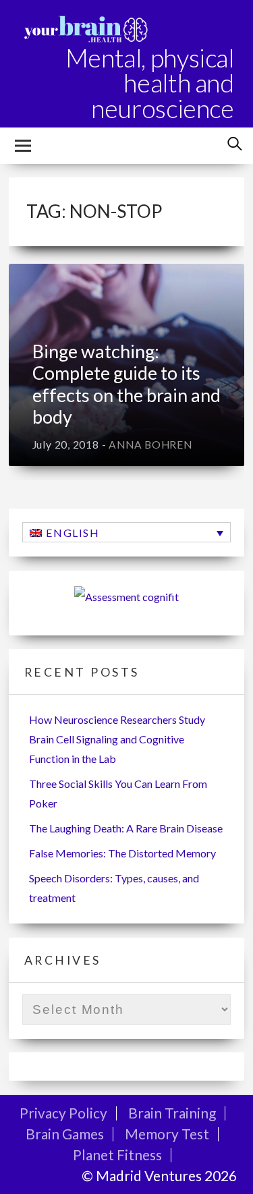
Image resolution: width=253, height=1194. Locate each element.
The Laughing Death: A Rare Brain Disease (126, 828)
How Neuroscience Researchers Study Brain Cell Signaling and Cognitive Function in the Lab (117, 739)
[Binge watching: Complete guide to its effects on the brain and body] (127, 365)
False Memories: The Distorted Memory (122, 853)
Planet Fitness (117, 1154)
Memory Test (167, 1133)
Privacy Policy (63, 1112)
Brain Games (65, 1133)
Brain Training (172, 1112)
